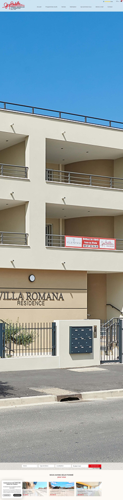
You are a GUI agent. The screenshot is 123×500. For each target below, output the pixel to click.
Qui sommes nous (86, 7)
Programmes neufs (51, 7)
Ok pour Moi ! (17, 495)
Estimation (73, 7)
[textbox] (46, 466)
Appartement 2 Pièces (57, 492)
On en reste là (17, 482)
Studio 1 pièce (28, 492)
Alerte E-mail (99, 7)
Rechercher (95, 466)
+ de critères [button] (95, 468)
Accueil (39, 7)
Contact (110, 7)
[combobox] (30, 465)
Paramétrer (6, 495)
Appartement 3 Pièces (84, 492)
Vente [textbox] (25, 466)
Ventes (63, 7)
